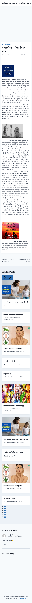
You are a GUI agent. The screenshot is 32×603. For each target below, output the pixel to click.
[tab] (5, 506)
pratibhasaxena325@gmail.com (12, 317)
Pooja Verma (12, 535)
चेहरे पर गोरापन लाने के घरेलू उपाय (13, 348)
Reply (4, 544)
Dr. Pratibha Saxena (8, 54)
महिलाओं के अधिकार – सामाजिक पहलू (14, 406)
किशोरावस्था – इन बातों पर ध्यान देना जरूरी (8, 259)
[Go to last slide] (4, 277)
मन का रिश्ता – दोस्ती (9, 361)
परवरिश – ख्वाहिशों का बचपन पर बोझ (13, 315)
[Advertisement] (16, 23)
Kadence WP (22, 598)
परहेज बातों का (7, 374)
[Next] (10, 277)
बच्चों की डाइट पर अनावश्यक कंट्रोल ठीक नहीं (16, 302)
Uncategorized (6, 44)
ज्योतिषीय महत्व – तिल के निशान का (24, 259)
